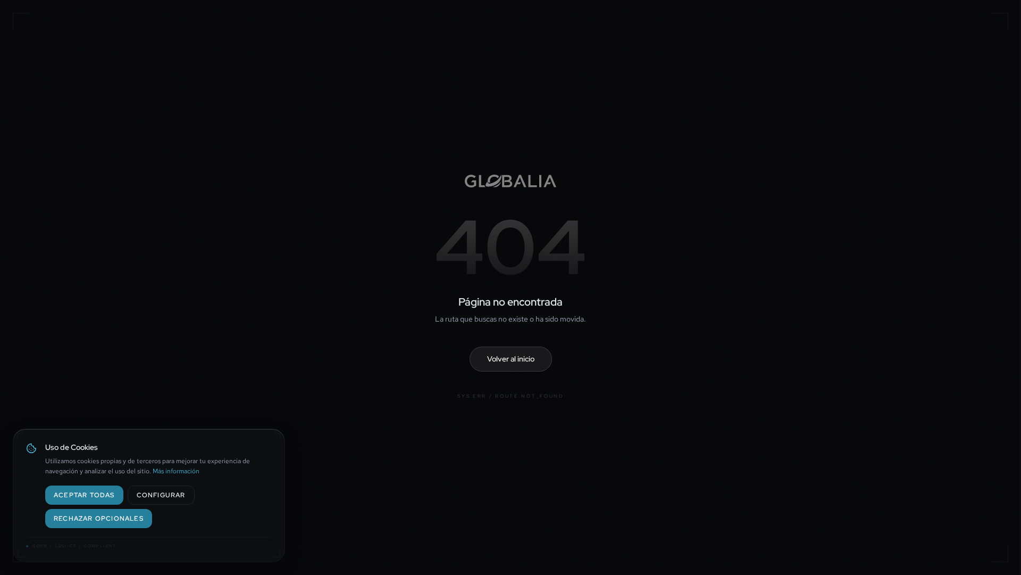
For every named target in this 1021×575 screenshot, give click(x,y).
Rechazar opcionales (99, 518)
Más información (176, 471)
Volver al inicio (510, 359)
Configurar (161, 495)
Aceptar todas (84, 495)
